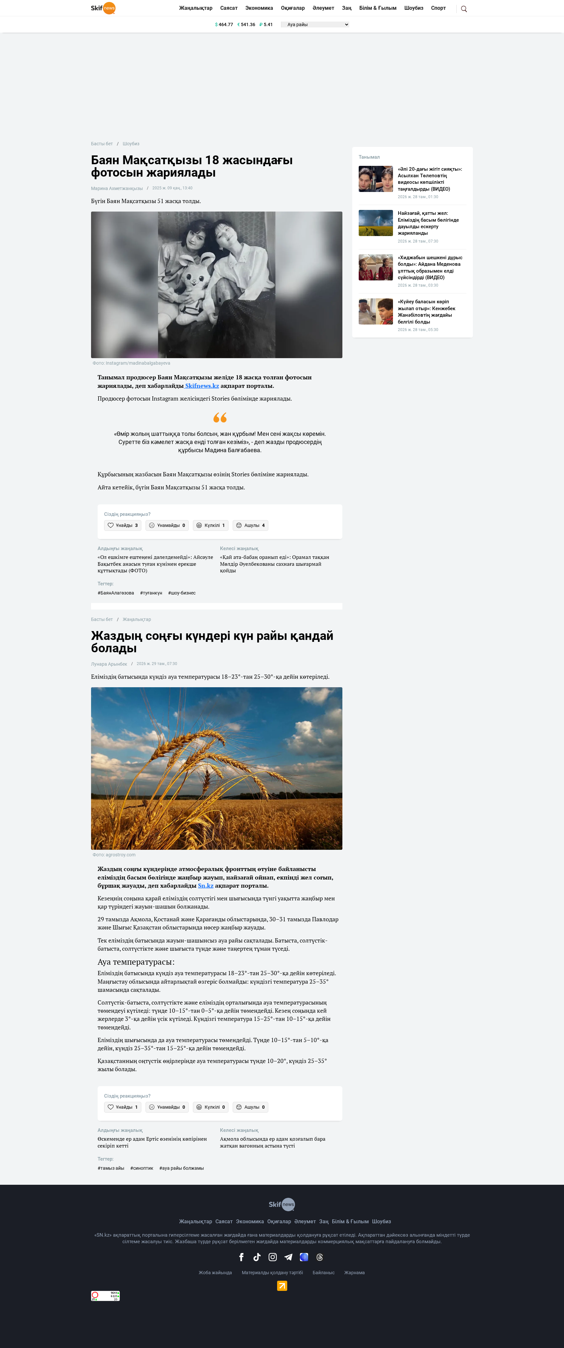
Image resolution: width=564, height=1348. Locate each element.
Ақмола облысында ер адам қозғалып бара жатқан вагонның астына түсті (272, 1142)
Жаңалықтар (195, 8)
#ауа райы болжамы (181, 1168)
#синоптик (141, 1168)
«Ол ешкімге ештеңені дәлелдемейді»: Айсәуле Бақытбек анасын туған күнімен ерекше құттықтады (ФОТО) (155, 564)
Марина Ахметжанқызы (117, 188)
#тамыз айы (111, 1168)
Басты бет (102, 143)
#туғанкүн (151, 592)
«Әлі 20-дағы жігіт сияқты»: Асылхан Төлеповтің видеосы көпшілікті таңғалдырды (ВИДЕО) (430, 179)
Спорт (438, 8)
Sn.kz (205, 885)
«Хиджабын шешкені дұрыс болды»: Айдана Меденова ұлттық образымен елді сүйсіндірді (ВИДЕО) (430, 267)
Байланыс (324, 1272)
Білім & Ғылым (378, 8)
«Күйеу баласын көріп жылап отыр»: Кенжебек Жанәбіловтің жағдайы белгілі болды (426, 312)
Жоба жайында (215, 1272)
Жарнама (354, 1272)
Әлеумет (323, 8)
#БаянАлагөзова (116, 592)
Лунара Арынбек (109, 664)
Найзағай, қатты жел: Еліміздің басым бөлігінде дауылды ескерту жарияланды (428, 223)
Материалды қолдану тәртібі (272, 1272)
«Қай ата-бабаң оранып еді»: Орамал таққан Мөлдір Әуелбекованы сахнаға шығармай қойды (274, 564)
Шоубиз (413, 8)
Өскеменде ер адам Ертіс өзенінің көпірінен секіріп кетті (152, 1142)
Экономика (259, 8)
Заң (347, 8)
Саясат (229, 8)
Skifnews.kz (201, 385)
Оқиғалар (293, 8)
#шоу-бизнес (182, 592)
